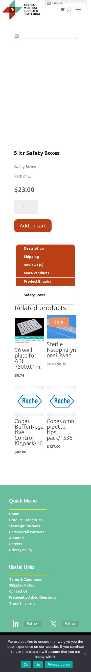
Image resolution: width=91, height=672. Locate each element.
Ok (26, 664)
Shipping (31, 257)
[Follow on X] (53, 624)
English (57, 3)
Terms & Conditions (25, 579)
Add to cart (33, 225)
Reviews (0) (33, 265)
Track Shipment (22, 603)
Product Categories (25, 520)
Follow (32, 623)
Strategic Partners (24, 526)
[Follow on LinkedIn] (15, 624)
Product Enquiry (37, 281)
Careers (15, 544)
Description (34, 248)
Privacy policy (59, 664)
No (38, 664)
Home (14, 514)
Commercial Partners (26, 532)
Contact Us (18, 591)
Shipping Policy (21, 585)
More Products (36, 273)
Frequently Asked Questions (32, 597)
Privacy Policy (20, 550)
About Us (16, 538)
